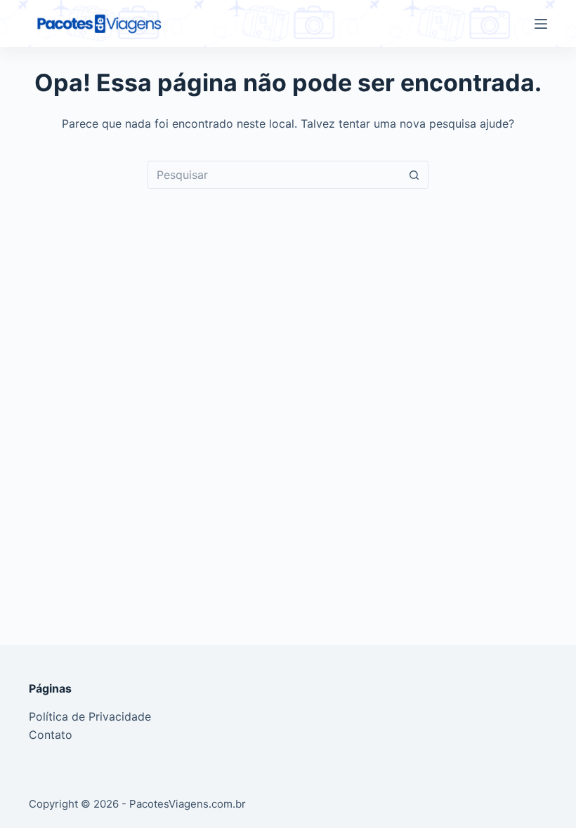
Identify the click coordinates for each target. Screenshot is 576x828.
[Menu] (541, 24)
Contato (50, 735)
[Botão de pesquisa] (414, 175)
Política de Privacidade (90, 716)
